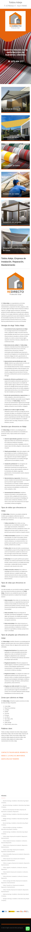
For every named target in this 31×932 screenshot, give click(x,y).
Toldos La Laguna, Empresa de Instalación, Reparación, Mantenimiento (15, 864)
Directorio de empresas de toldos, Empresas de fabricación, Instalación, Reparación (13, 810)
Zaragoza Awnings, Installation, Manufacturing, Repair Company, (15, 899)
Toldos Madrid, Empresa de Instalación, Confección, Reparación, (14, 872)
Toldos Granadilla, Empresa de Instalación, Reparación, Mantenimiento (15, 855)
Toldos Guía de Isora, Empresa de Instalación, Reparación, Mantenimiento (13, 859)
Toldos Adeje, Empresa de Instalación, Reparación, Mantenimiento (14, 837)
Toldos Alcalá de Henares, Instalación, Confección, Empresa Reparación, (14, 841)
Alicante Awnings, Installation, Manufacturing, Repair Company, (15, 801)
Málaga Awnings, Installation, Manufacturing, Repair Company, (14, 819)
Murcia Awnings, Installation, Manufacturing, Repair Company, (14, 824)
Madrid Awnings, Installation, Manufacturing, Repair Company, (14, 815)
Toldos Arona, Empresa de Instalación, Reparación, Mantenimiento (14, 846)
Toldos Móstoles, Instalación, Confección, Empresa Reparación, (14, 877)
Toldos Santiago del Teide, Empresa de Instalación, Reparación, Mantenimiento (14, 881)
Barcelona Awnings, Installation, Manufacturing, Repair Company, (15, 806)
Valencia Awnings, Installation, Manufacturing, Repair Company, (15, 895)
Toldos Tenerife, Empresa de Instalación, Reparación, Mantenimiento (15, 890)
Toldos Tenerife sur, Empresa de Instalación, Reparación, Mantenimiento (12, 886)
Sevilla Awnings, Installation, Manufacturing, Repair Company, (14, 832)
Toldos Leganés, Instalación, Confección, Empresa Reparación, (14, 868)
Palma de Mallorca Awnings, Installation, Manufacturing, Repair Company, (12, 828)
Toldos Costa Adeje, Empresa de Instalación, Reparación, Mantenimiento (12, 850)
